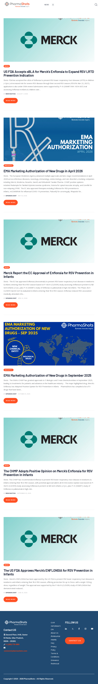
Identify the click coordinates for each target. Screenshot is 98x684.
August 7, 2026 (22, 94)
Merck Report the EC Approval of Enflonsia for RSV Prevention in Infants (49, 275)
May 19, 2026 (22, 196)
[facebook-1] (79, 629)
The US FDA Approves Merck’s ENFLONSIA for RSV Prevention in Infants (48, 572)
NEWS (7, 66)
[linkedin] (66, 629)
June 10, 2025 (22, 592)
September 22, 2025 (24, 493)
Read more (10, 100)
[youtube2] (92, 629)
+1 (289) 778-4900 (12, 644)
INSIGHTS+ (9, 165)
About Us (54, 633)
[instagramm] (85, 629)
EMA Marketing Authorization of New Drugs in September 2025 (48, 375)
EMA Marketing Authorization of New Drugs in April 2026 (44, 171)
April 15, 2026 (22, 298)
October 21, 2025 (24, 394)
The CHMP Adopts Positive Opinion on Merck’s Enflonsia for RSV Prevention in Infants (48, 473)
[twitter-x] (72, 629)
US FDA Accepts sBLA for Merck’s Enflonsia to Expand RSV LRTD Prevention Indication (49, 73)
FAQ (52, 643)
